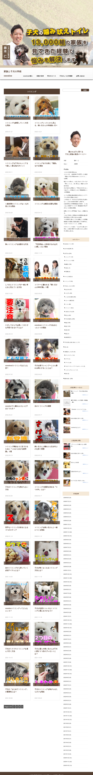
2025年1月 (66, 570)
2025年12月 (66, 528)
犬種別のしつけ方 (68, 351)
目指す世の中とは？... (76, 471)
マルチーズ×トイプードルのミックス (74, 366)
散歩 (66, 322)
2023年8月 (66, 635)
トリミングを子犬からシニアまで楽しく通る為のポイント (16, 164)
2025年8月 (66, 543)
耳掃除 (67, 271)
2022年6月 (66, 689)
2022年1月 (66, 708)
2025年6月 (66, 551)
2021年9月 (66, 723)
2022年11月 (66, 669)
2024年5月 (66, 601)
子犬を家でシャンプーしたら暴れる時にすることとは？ (46, 366)
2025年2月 (66, 566)
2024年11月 (66, 578)
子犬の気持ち (68, 319)
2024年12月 (66, 574)
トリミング (67, 281)
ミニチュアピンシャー (70, 370)
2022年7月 (66, 685)
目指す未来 (40, 76)
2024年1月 (66, 616)
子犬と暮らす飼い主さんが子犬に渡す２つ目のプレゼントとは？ (46, 651)
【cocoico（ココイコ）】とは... (79, 409)
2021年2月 (66, 750)
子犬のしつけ (67, 286)
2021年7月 (66, 731)
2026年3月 (66, 516)
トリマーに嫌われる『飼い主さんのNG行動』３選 (46, 285)
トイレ (67, 304)
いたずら (67, 293)
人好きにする (68, 311)
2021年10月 (66, 719)
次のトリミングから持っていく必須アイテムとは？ (16, 568)
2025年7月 (66, 547)
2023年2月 (66, 658)
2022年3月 (66, 700)
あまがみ (67, 289)
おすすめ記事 (67, 248)
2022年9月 (66, 677)
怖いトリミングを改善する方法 (16, 244)
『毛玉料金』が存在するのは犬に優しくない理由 (46, 245)
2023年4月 (66, 650)
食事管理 (67, 337)
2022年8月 (66, 681)
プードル (67, 362)
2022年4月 (66, 696)
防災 (66, 333)
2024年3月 (66, 608)
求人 (65, 347)
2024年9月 (66, 585)
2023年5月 (66, 647)
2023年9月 (66, 631)
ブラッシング (68, 260)
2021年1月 (66, 754)
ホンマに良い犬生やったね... (78, 480)
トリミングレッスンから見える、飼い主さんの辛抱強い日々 (46, 123)
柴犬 (66, 373)
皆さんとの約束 (75, 462)
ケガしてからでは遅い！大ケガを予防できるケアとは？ (16, 326)
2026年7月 (66, 501)
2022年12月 (66, 666)
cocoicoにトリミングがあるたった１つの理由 (46, 326)
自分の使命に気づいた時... (77, 418)
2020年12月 (66, 757)
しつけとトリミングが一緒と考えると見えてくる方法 (16, 285)
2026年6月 (66, 505)
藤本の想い (67, 378)
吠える (67, 315)
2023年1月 (66, 662)
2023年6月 (66, 643)
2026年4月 (66, 513)
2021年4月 (66, 742)
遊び (66, 326)
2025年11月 (66, 532)
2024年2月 (66, 612)
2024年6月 (66, 597)
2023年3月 (66, 654)
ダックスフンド (69, 355)
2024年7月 (66, 593)
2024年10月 (66, 582)
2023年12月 (66, 620)
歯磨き (67, 264)
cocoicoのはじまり (75, 427)
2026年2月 (66, 520)
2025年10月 (66, 536)
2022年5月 (66, 692)
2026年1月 (66, 524)
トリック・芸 (68, 308)
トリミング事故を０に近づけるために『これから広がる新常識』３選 (16, 449)
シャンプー (68, 257)
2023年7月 (66, 639)
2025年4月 (66, 558)
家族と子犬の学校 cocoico (12, 72)
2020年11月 (66, 761)
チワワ (67, 359)
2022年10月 (66, 673)
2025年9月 (66, 539)
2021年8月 (66, 727)
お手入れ (66, 253)
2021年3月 (66, 746)
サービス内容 (67, 276)
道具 (66, 330)
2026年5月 (66, 509)
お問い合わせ (80, 76)
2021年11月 (66, 715)
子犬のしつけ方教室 (66, 76)
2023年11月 (66, 624)
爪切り (67, 268)
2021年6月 (66, 735)
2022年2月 (66, 704)
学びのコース (51, 76)
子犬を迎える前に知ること (70, 342)
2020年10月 (66, 765)
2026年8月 (66, 497)
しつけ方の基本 (69, 297)
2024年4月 (66, 604)
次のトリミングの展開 (43, 406)
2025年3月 (66, 562)
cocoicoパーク (67, 244)
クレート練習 (68, 300)
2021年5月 (66, 738)
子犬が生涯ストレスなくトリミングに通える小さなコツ (46, 609)
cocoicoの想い (28, 76)
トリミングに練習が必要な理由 (46, 203)
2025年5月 (66, 555)
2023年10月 (66, 627)
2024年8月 (66, 589)
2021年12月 (66, 712)
